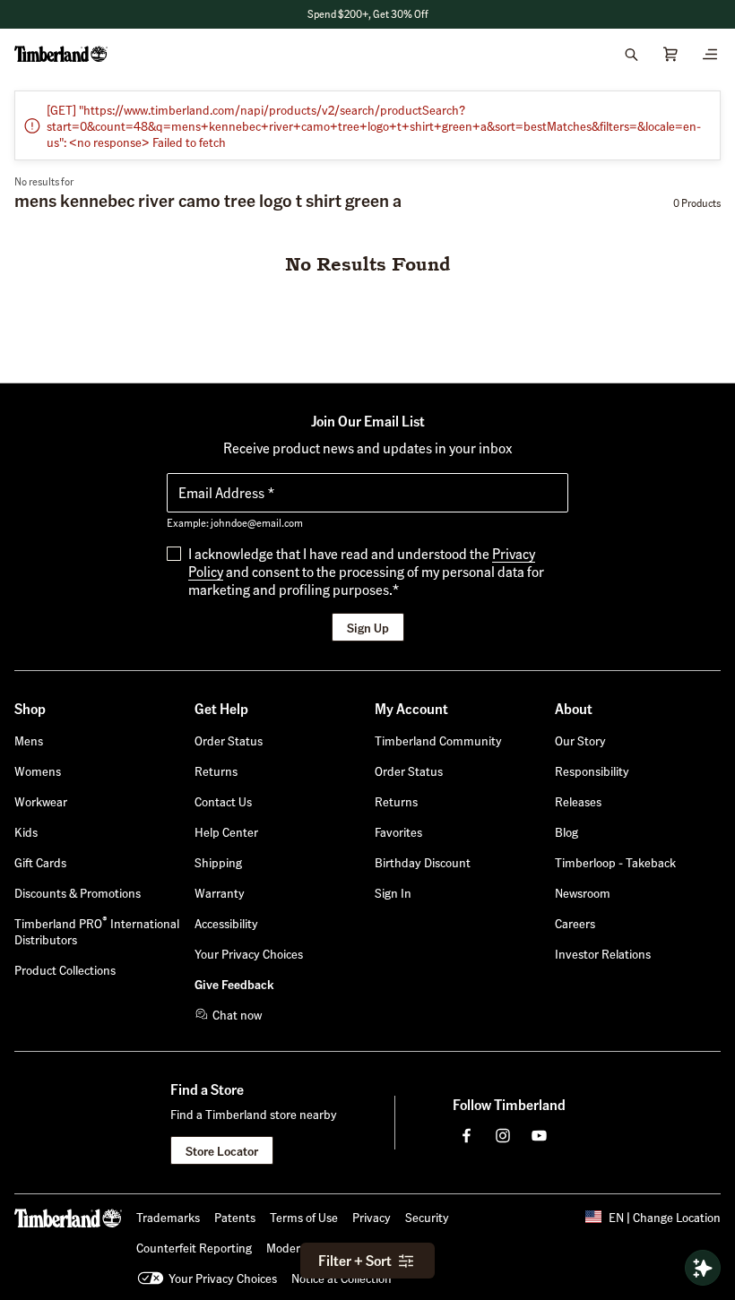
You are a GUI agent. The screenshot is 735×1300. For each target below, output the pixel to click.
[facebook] (467, 1135)
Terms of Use (304, 1217)
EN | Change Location (665, 1217)
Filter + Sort (355, 1260)
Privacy (371, 1217)
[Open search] (631, 54)
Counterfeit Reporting (194, 1247)
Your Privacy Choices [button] (223, 1278)
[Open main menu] (710, 54)
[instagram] (503, 1135)
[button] (393, 892)
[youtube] (538, 1135)
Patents (234, 1217)
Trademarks (168, 1217)
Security (427, 1217)
